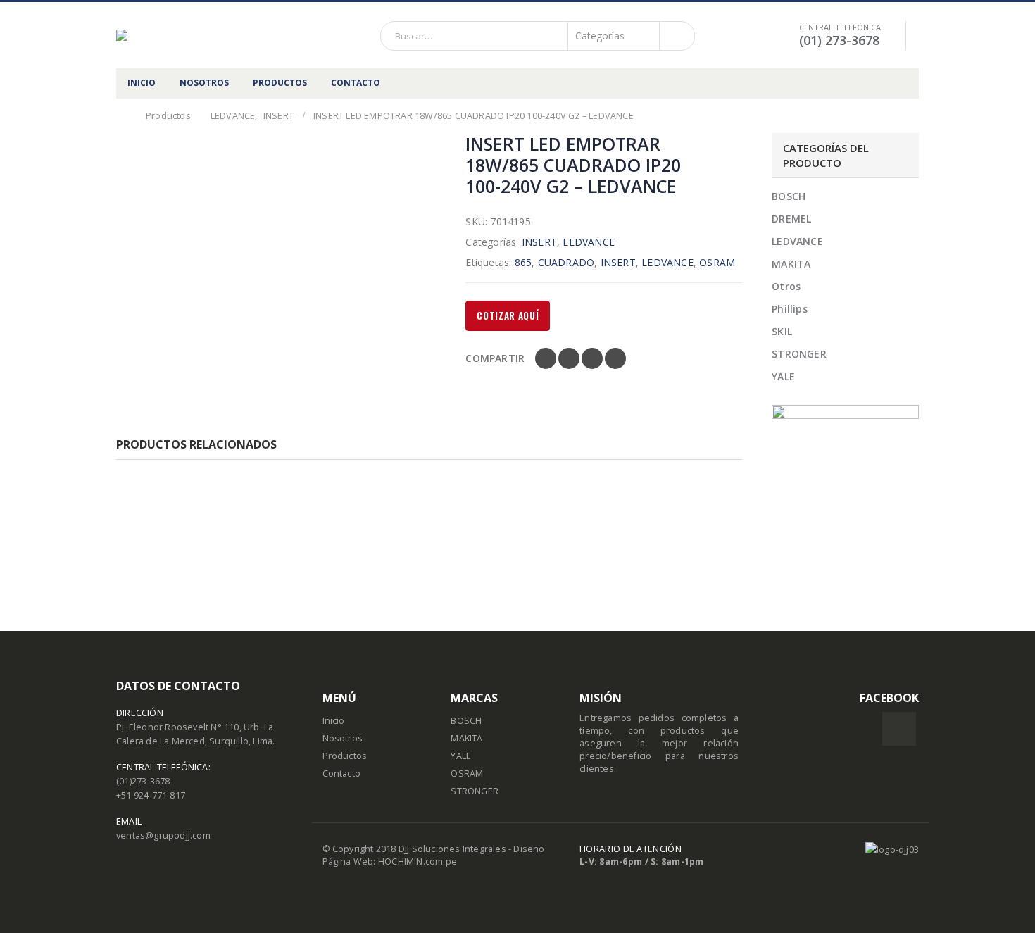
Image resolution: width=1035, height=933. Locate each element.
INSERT (539, 242)
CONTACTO (355, 83)
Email (615, 358)
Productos (345, 756)
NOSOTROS (204, 83)
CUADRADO (566, 262)
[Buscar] (676, 36)
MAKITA (791, 263)
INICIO (141, 83)
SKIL (782, 331)
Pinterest (592, 358)
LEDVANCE (589, 242)
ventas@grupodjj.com (163, 835)
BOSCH (788, 196)
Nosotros (342, 738)
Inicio (333, 721)
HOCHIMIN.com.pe (417, 862)
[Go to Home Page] (121, 116)
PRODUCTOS (280, 83)
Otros (786, 286)
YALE (783, 376)
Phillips (790, 308)
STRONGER (799, 354)
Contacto (341, 773)
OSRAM (717, 262)
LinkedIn (568, 358)
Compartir (495, 358)
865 (523, 262)
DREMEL (791, 218)
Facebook (545, 358)
